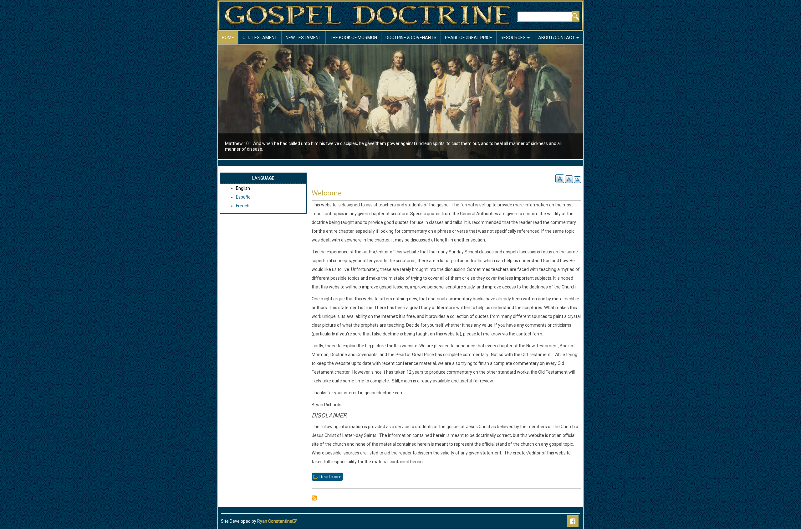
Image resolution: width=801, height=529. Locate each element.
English (243, 188)
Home (228, 37)
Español (244, 197)
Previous (207, 103)
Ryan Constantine (274, 521)
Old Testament (259, 37)
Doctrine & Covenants (410, 37)
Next (594, 103)
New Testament (303, 37)
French (242, 205)
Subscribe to (314, 497)
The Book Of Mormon (353, 37)
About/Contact (557, 37)
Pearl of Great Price (468, 37)
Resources (514, 37)
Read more (331, 477)
